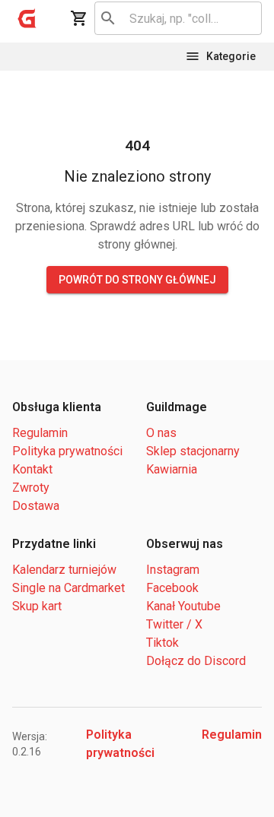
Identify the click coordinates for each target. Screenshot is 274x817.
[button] (27, 18)
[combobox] (175, 18)
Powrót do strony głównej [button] (137, 280)
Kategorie (231, 56)
